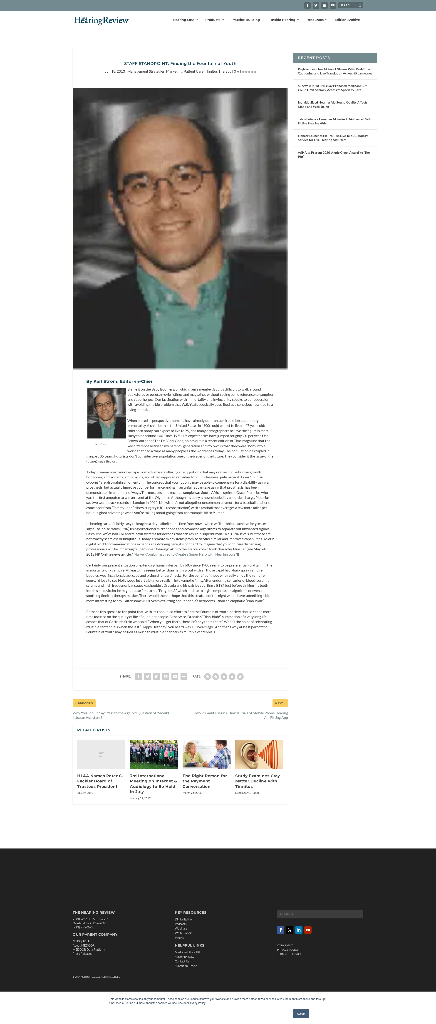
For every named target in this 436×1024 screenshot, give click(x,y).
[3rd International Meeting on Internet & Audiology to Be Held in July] (154, 754)
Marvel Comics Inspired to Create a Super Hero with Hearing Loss (184, 554)
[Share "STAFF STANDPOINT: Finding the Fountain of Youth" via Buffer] (165, 676)
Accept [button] (301, 1013)
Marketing (174, 71)
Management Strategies (146, 71)
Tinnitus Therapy (218, 71)
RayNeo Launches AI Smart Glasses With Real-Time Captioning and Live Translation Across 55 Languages (335, 71)
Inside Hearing (283, 20)
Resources (315, 20)
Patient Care (193, 71)
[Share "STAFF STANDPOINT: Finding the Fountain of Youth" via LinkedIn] (156, 676)
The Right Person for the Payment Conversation (205, 781)
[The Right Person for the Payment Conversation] (207, 754)
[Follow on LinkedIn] (298, 930)
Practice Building (245, 20)
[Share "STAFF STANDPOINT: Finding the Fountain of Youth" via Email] (174, 676)
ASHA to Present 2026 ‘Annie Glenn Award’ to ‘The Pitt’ (334, 154)
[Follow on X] (289, 930)
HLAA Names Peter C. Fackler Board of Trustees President (100, 781)
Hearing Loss (183, 20)
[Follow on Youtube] (308, 930)
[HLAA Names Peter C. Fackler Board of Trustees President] (101, 754)
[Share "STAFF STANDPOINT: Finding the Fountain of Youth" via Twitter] (147, 676)
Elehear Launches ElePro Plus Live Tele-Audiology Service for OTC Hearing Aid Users (333, 138)
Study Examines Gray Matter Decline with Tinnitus (257, 781)
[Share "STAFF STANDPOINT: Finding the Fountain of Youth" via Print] (183, 676)
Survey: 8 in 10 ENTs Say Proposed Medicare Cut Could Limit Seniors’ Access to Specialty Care (332, 88)
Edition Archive (347, 20)
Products (212, 20)
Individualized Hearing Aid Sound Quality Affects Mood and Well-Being (332, 104)
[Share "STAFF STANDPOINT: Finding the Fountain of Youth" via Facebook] (138, 676)
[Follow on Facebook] (280, 930)
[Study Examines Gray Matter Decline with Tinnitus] (259, 754)
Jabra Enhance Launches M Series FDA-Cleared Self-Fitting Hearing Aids (335, 121)
